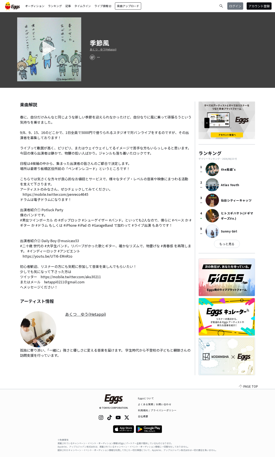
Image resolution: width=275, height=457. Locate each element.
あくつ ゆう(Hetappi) (103, 49)
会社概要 (143, 416)
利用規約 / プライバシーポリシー (157, 410)
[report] (98, 57)
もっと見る (226, 244)
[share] (92, 57)
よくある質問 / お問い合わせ (155, 404)
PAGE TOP (250, 386)
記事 (68, 6)
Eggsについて (146, 398)
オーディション (34, 6)
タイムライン (82, 6)
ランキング (55, 6)
